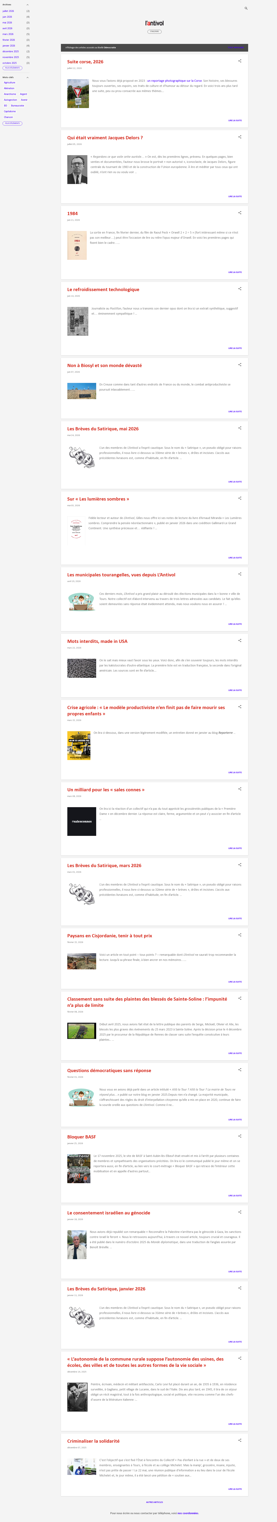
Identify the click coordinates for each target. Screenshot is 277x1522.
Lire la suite (235, 120)
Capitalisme (10, 111)
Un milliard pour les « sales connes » (106, 790)
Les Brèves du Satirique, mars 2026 (104, 865)
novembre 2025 (11, 57)
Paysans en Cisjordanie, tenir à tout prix (109, 936)
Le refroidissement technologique (103, 289)
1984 (72, 213)
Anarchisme (10, 94)
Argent (23, 94)
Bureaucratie (17, 106)
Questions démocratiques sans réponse (109, 1070)
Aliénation (9, 88)
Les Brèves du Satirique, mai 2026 (103, 429)
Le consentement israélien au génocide (108, 1213)
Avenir (24, 100)
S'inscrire (154, 32)
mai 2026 (7, 22)
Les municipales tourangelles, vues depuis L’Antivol (121, 575)
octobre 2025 (10, 63)
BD (5, 106)
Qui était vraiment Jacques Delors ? (105, 138)
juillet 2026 (8, 11)
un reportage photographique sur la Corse (174, 81)
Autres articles (154, 1502)
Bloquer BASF (81, 1137)
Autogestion (10, 100)
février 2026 (9, 40)
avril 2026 (7, 28)
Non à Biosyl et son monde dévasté (104, 365)
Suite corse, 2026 (85, 62)
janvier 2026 (9, 46)
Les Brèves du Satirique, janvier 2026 (106, 1289)
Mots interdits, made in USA (97, 641)
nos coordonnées (188, 1513)
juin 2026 (7, 17)
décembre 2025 (11, 51)
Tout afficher (236, 47)
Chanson (8, 117)
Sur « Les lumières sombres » (98, 499)
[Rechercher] (246, 9)
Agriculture (9, 82)
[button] (240, 61)
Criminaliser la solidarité (93, 1441)
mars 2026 (8, 34)
